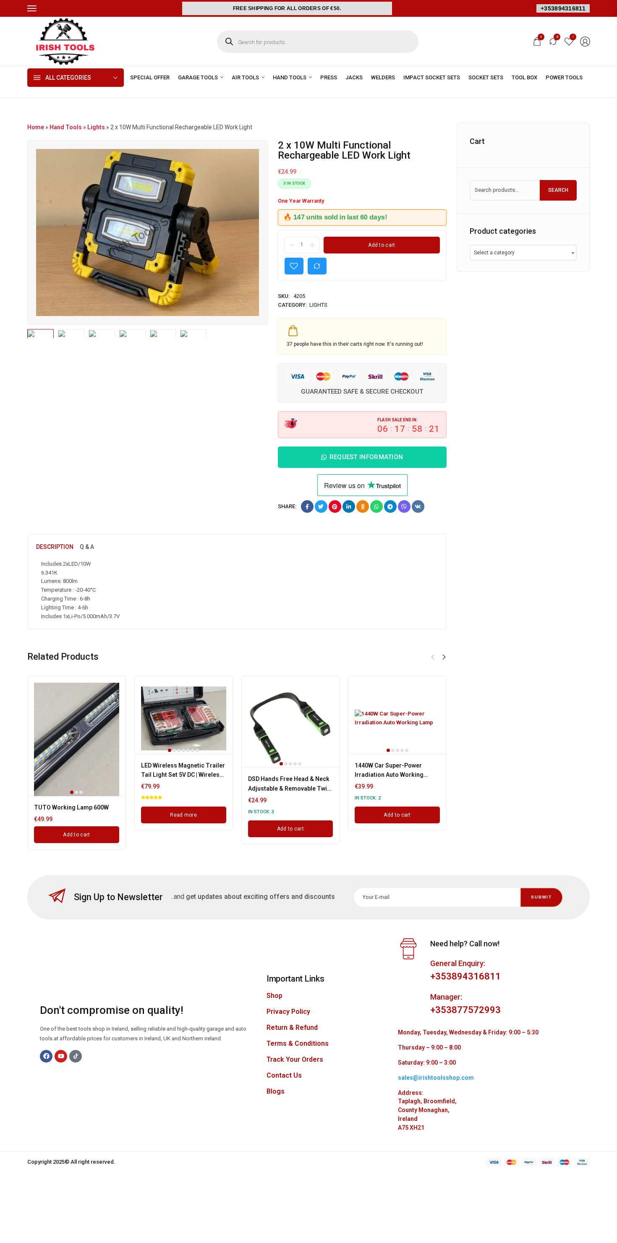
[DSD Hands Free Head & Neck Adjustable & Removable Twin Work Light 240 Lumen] (290, 725)
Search (558, 190)
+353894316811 (563, 8)
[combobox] (523, 253)
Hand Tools (66, 127)
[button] (444, 657)
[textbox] (497, 253)
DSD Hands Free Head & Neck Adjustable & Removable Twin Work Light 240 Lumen (289, 788)
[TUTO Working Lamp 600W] (76, 739)
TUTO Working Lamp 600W (71, 807)
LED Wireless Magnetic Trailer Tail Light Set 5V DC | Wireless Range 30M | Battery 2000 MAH (183, 775)
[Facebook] (46, 1056)
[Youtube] (61, 1056)
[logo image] (65, 41)
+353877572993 (465, 1010)
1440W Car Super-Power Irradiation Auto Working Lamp (389, 775)
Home (35, 127)
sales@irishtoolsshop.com (436, 1077)
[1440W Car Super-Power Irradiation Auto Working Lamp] (397, 718)
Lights (96, 127)
